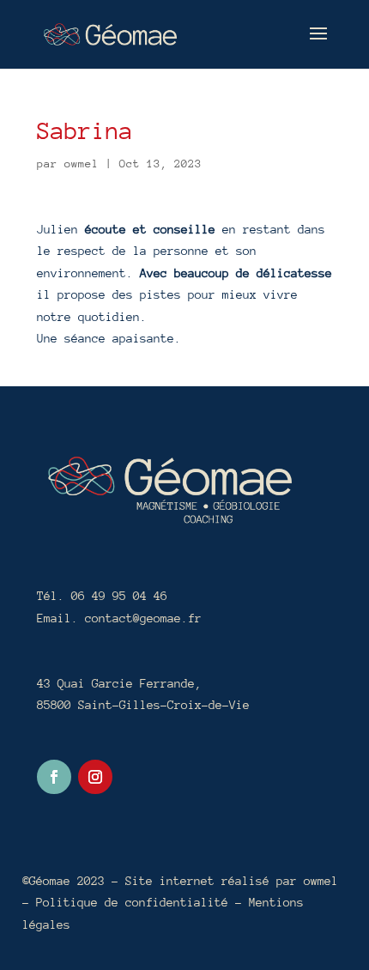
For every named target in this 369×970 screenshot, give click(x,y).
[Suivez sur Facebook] (54, 777)
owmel (81, 163)
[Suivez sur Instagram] (95, 777)
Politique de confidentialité (135, 902)
